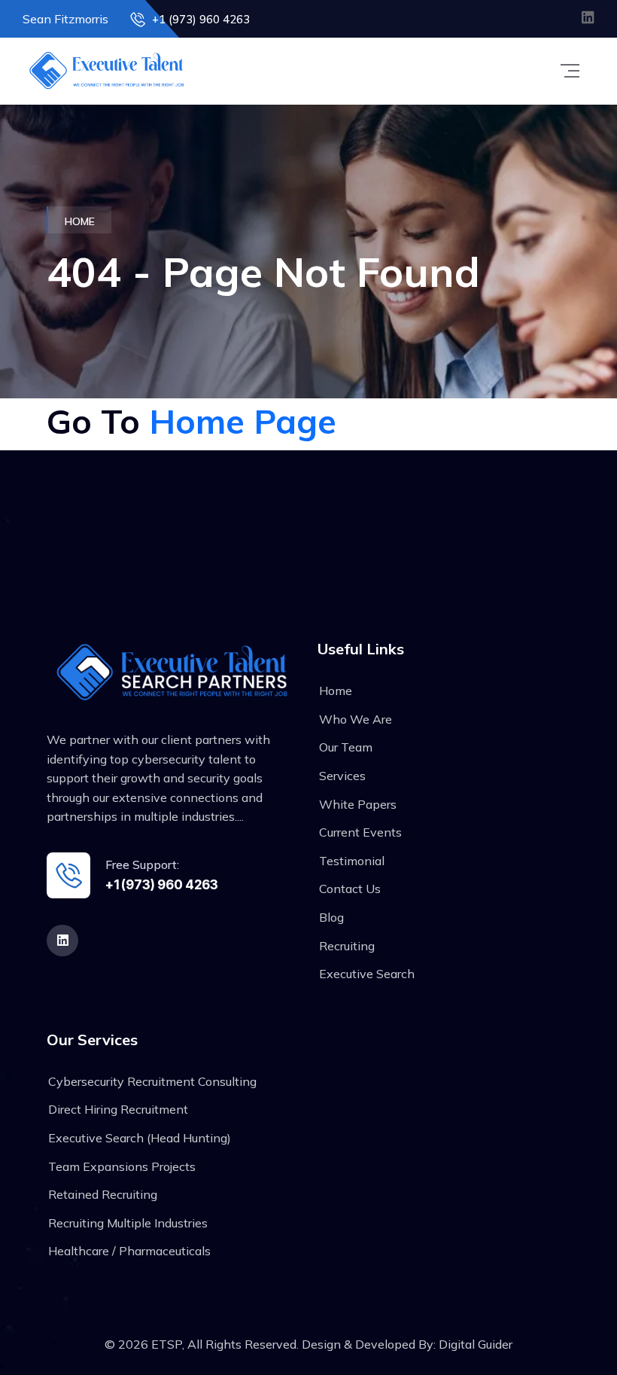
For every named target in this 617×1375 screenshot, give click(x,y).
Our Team (345, 747)
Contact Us (350, 888)
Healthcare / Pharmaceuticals (129, 1250)
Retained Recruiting (102, 1194)
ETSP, (169, 1344)
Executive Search (367, 973)
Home (335, 690)
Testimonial (351, 860)
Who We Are (355, 719)
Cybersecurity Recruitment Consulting (152, 1081)
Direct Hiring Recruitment (118, 1109)
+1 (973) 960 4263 (199, 19)
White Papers (358, 804)
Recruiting (347, 945)
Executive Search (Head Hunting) (139, 1137)
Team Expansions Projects (122, 1166)
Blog (331, 917)
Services (342, 775)
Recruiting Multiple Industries (128, 1222)
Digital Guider (475, 1344)
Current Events (360, 832)
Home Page (242, 421)
